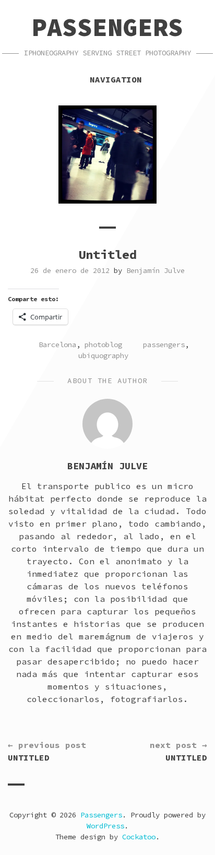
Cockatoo (139, 836)
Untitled (47, 751)
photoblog (103, 344)
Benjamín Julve (155, 270)
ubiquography (103, 355)
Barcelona (57, 344)
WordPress (105, 825)
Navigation (116, 79)
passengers (164, 344)
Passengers (107, 27)
